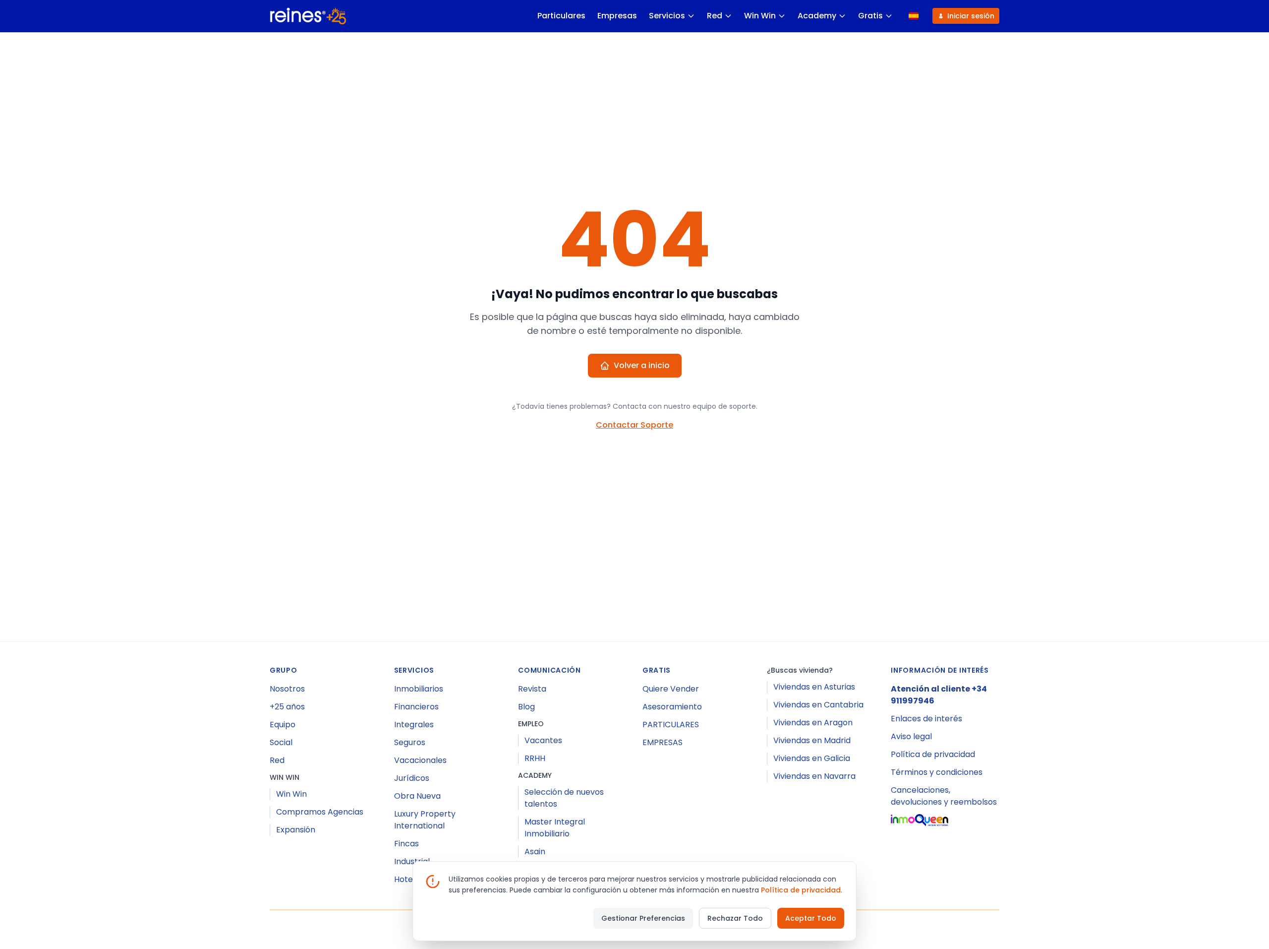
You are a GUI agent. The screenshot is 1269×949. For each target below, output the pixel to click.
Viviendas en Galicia (811, 758)
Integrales (414, 724)
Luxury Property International (425, 819)
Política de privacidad (933, 754)
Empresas (617, 15)
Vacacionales (420, 760)
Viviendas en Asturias (814, 687)
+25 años (287, 706)
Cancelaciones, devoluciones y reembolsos (944, 796)
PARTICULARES (670, 724)
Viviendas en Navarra (814, 776)
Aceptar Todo (810, 918)
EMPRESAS (662, 742)
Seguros (409, 742)
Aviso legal (911, 736)
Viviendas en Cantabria (818, 704)
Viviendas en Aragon (813, 722)
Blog (526, 706)
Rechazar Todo (735, 918)
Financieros (416, 706)
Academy (817, 15)
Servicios (667, 15)
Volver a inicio (642, 365)
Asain (534, 851)
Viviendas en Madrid (812, 740)
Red (714, 15)
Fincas (406, 843)
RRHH (534, 758)
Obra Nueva (417, 796)
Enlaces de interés (926, 718)
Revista (532, 689)
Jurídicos (411, 778)
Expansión (295, 829)
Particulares (561, 15)
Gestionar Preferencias (643, 918)
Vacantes (543, 740)
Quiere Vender (670, 689)
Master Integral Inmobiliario (554, 827)
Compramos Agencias (319, 812)
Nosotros (287, 689)
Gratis (870, 15)
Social (281, 742)
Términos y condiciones (936, 772)
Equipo (282, 724)
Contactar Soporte (634, 425)
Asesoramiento (672, 706)
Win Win (760, 15)
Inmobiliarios (418, 689)
